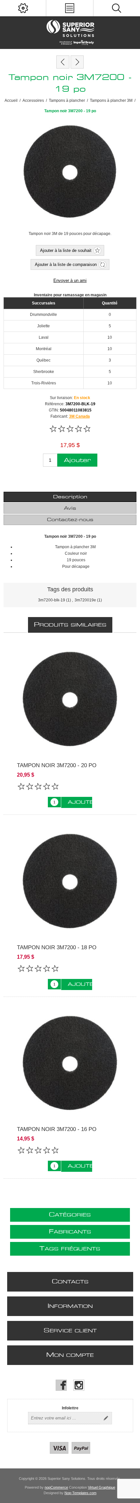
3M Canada (79, 416)
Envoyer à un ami (70, 280)
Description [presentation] (70, 497)
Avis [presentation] (70, 508)
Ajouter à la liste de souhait (65, 250)
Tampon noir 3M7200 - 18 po (56, 947)
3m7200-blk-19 (51, 600)
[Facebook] (61, 1385)
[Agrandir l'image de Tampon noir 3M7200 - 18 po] (70, 881)
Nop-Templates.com (80, 1493)
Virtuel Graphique (101, 1487)
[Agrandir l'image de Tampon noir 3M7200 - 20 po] (70, 699)
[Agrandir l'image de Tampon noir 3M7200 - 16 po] (70, 1063)
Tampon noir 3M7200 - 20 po (56, 765)
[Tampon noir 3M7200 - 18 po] (62, 62)
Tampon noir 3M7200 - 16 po (56, 1129)
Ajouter (77, 460)
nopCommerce (56, 1487)
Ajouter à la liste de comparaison (66, 264)
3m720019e (85, 600)
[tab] (70, 497)
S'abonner (106, 1418)
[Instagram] (79, 1385)
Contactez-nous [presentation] (70, 520)
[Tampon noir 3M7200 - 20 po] (77, 62)
